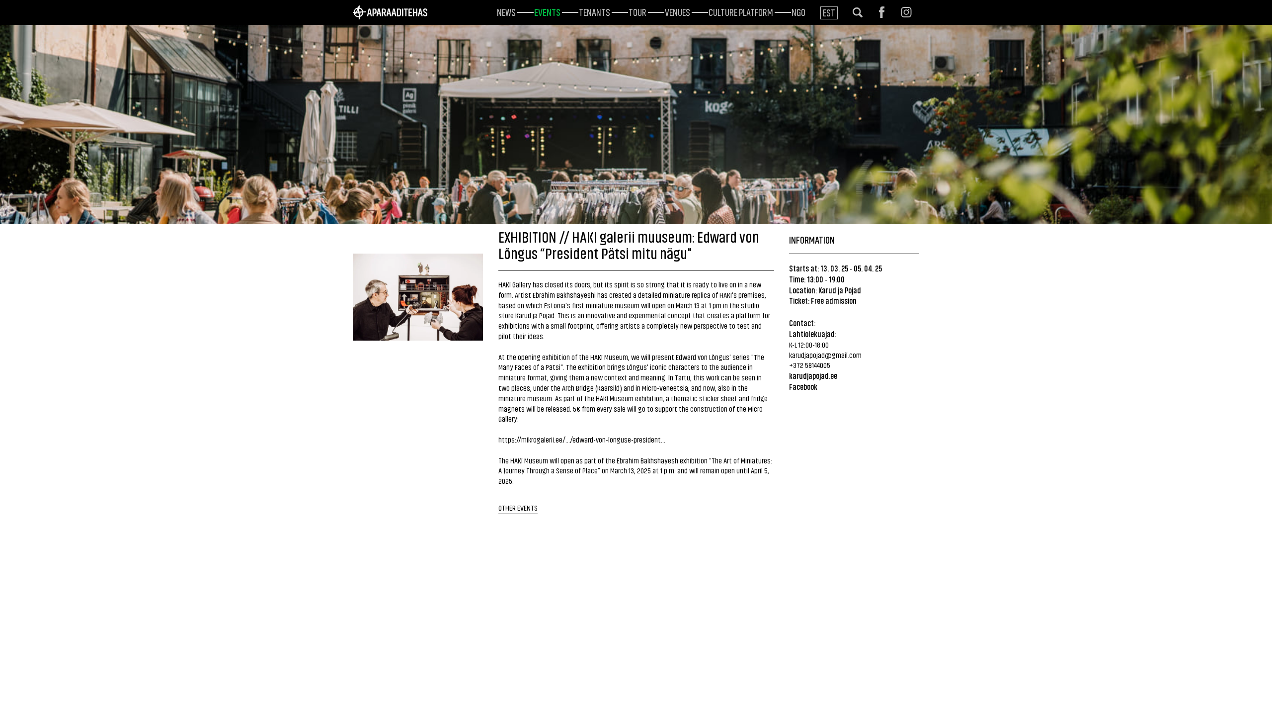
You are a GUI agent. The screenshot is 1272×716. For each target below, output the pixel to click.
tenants (594, 11)
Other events (518, 507)
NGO (798, 11)
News (506, 11)
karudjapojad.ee (813, 375)
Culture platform (741, 11)
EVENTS (547, 11)
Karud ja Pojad (839, 290)
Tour (637, 11)
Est (829, 12)
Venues (677, 11)
